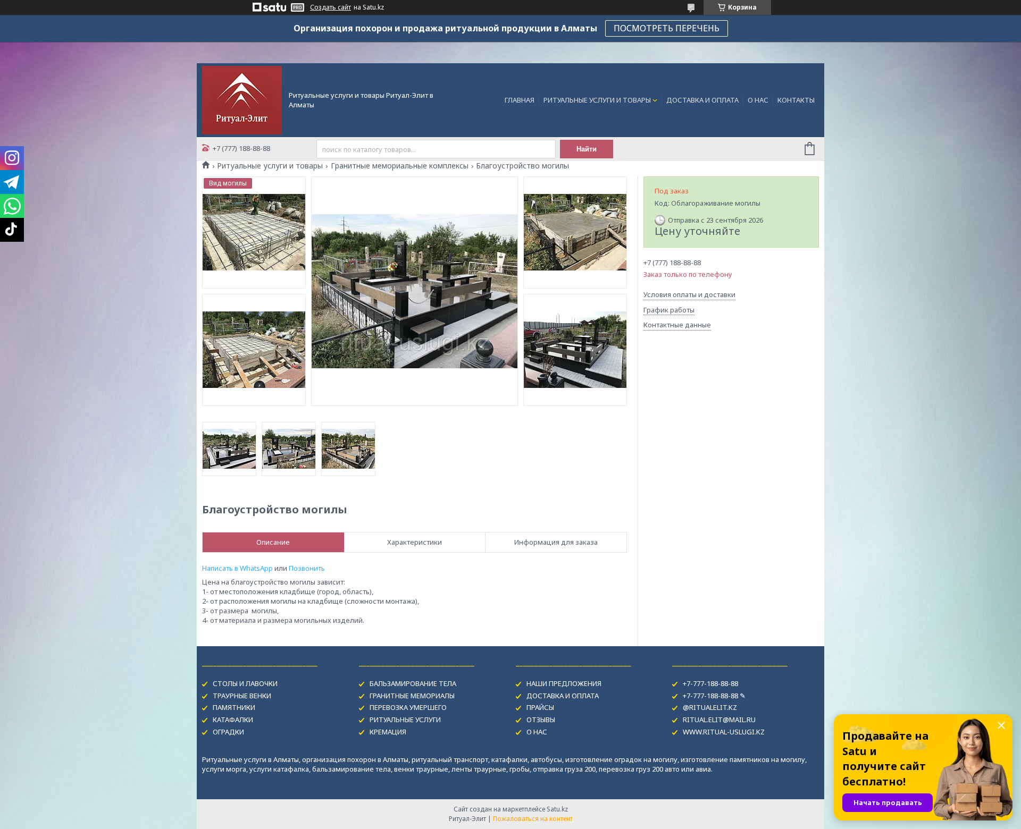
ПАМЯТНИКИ (234, 707)
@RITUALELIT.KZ (710, 707)
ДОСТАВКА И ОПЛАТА (702, 100)
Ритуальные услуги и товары (270, 166)
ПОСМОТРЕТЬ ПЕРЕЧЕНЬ (666, 28)
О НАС (758, 100)
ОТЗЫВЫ (540, 719)
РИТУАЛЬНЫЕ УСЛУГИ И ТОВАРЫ (597, 100)
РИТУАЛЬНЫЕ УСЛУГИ (405, 719)
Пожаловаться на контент (533, 818)
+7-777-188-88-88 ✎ (714, 695)
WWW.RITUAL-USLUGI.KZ (724, 732)
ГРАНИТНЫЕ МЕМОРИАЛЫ (412, 695)
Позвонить (307, 568)
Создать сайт (330, 7)
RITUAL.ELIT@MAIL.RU (719, 719)
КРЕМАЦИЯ (388, 732)
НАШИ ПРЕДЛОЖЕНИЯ (563, 683)
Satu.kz (557, 809)
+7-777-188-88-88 (710, 683)
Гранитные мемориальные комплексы (399, 166)
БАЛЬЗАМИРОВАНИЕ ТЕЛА (413, 683)
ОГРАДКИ (228, 732)
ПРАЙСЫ (540, 707)
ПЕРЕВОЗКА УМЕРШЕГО (408, 707)
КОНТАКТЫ (796, 100)
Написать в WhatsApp (237, 568)
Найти (586, 149)
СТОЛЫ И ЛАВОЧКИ (245, 683)
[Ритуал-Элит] (242, 99)
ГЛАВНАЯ (519, 100)
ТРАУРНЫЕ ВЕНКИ (242, 695)
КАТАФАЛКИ (233, 719)
